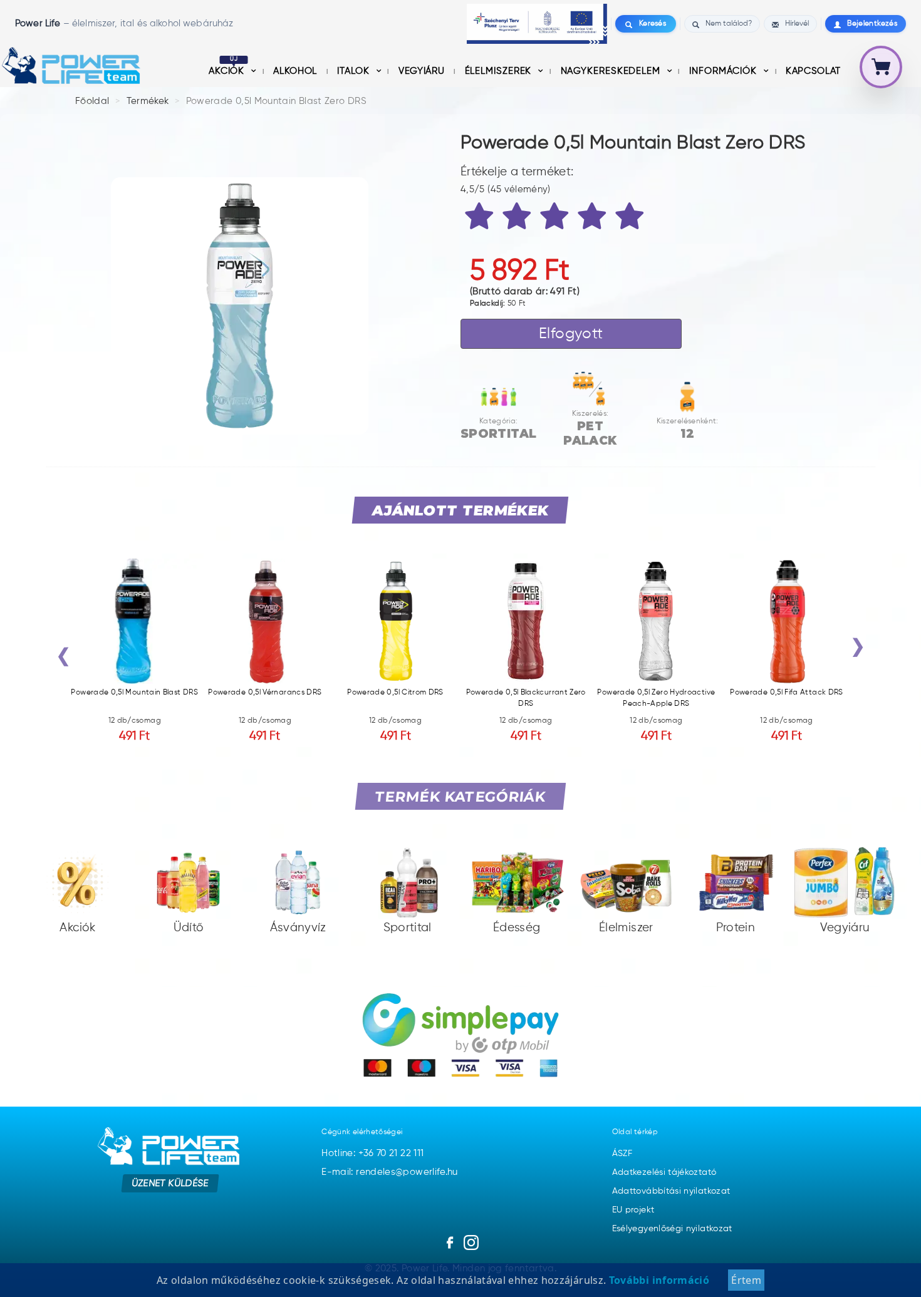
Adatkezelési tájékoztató (664, 1172)
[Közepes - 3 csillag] (556, 218)
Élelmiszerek (500, 71)
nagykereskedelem (612, 71)
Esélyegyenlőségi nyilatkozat (672, 1228)
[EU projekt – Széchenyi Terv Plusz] (537, 24)
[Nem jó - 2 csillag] (519, 218)
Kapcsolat (813, 71)
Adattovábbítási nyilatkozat (671, 1191)
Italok (354, 71)
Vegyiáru (422, 71)
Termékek (148, 101)
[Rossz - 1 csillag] (481, 218)
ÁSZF (622, 1153)
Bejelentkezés (872, 24)
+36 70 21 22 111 (391, 1153)
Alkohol (296, 71)
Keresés (652, 24)
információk (724, 71)
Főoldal (92, 101)
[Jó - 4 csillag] (594, 218)
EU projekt (633, 1210)
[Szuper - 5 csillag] (631, 218)
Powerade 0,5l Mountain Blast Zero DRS (276, 101)
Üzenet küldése (170, 1182)
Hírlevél (797, 24)
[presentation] (63, 659)
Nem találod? (728, 24)
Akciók (228, 71)
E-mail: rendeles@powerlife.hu (389, 1172)
